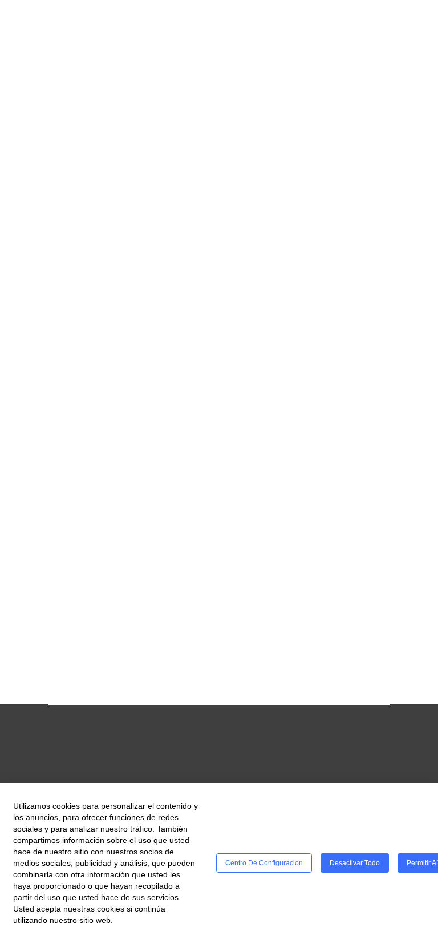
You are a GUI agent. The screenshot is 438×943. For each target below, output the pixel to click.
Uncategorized (145, 527)
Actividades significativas (112, 514)
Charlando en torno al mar (116, 473)
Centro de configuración (264, 863)
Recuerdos (153, 152)
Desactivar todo (355, 863)
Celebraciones (84, 152)
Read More (72, 325)
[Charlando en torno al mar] (132, 397)
